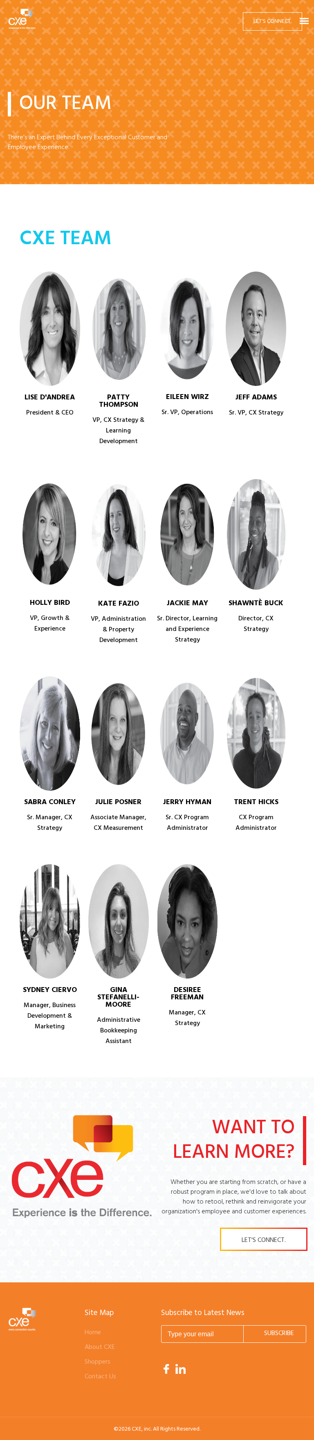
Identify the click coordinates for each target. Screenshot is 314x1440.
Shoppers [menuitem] (97, 1362)
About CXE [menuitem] (100, 1347)
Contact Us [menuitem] (100, 1376)
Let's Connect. (272, 21)
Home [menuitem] (93, 1332)
